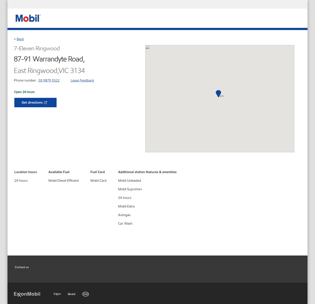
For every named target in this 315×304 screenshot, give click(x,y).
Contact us (22, 267)
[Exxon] (58, 293)
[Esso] (86, 293)
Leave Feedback (82, 80)
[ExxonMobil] (27, 294)
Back (20, 39)
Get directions (33, 102)
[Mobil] (72, 293)
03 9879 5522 (49, 80)
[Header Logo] (27, 18)
